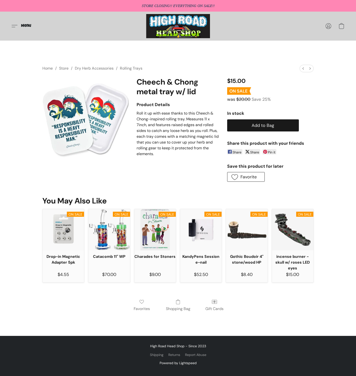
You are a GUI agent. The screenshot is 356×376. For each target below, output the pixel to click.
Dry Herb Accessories (94, 68)
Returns (174, 355)
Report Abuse (195, 355)
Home (47, 68)
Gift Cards (214, 308)
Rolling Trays (131, 68)
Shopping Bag (178, 308)
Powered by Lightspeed (178, 363)
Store (64, 68)
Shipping (156, 355)
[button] (178, 26)
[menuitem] (303, 68)
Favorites (142, 308)
